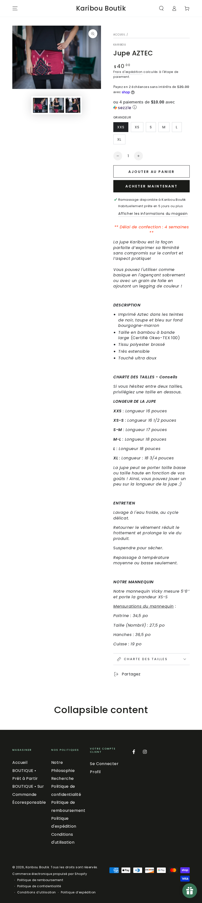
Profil (95, 772)
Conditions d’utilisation (36, 892)
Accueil (119, 34)
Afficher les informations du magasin (153, 213)
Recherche (62, 778)
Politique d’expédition (78, 892)
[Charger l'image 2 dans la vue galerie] (56, 105)
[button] (161, 8)
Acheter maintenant (151, 186)
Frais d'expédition (128, 72)
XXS (122, 128)
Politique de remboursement (40, 880)
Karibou (119, 45)
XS (139, 128)
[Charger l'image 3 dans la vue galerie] (73, 105)
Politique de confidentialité (39, 886)
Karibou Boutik (37, 867)
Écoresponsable (29, 802)
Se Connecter (104, 764)
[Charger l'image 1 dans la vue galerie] (40, 105)
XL (121, 140)
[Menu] (15, 8)
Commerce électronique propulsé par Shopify (49, 874)
